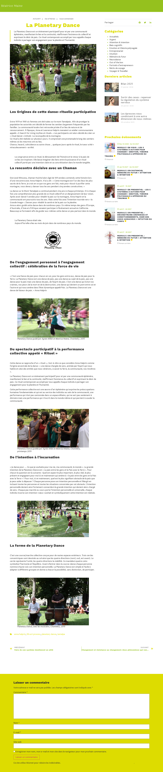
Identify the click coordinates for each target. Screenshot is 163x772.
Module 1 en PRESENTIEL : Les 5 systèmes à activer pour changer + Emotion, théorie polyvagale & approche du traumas (134, 194)
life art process (33, 634)
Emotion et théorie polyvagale (123, 48)
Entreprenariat (116, 51)
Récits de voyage (117, 68)
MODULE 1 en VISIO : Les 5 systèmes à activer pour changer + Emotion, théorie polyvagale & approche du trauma (126, 151)
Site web (17, 742)
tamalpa (61, 634)
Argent (112, 39)
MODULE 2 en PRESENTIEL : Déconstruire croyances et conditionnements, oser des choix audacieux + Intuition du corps (134, 217)
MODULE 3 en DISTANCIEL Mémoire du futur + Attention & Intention (134, 172)
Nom (16, 723)
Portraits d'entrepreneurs (121, 65)
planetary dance (49, 634)
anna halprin (20, 634)
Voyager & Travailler (118, 71)
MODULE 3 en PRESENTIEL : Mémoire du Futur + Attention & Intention (134, 238)
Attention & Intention (119, 42)
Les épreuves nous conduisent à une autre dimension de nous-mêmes (136, 116)
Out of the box (50, 19)
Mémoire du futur (117, 57)
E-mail (17, 732)
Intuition (113, 54)
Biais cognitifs (115, 45)
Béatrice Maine (12, 6)
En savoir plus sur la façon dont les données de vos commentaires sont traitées (97, 763)
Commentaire (20, 692)
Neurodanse (115, 59)
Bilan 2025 (127, 83)
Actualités (114, 36)
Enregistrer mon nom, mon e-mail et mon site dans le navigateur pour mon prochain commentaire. (61, 752)
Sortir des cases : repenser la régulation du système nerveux (136, 100)
